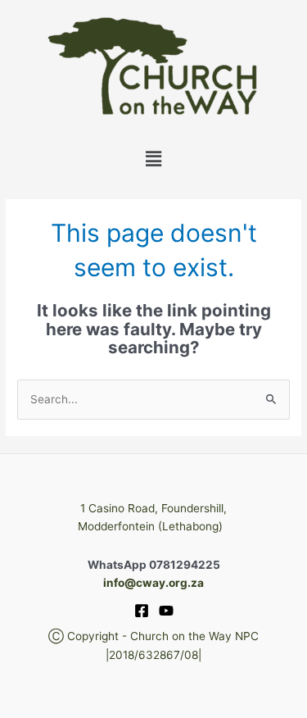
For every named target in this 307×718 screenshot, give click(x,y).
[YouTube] (166, 610)
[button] (153, 158)
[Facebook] (141, 610)
